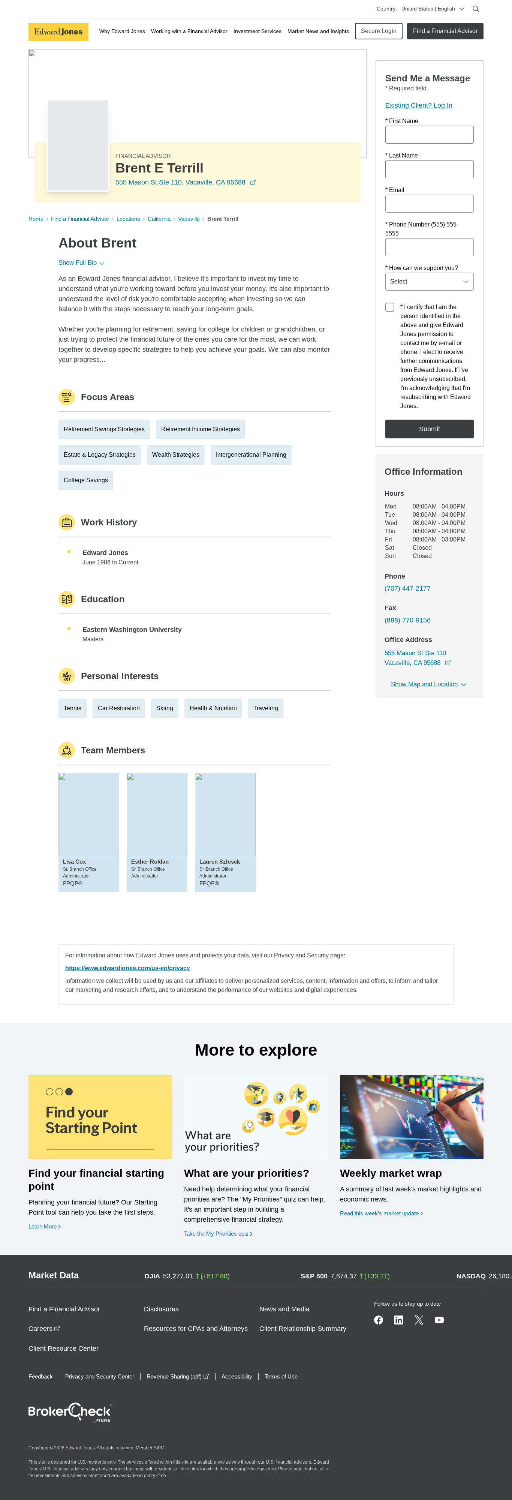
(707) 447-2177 (408, 588)
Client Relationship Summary (302, 1328)
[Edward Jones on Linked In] (398, 1320)
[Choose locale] (462, 9)
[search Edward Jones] (476, 9)
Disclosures (161, 1309)
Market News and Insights (318, 31)
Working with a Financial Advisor (189, 31)
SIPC (159, 1447)
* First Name (401, 121)
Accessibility (237, 1376)
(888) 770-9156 (408, 620)
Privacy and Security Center (99, 1376)
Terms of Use (281, 1376)
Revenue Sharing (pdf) (178, 1376)
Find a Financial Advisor (445, 31)
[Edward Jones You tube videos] (439, 1320)
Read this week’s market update (379, 1213)
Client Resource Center (63, 1348)
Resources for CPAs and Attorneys (196, 1328)
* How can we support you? (421, 268)
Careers (44, 1328)
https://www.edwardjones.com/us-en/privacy (127, 968)
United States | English (428, 9)
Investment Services (257, 31)
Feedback (40, 1376)
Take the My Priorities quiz (218, 1233)
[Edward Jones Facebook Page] (378, 1320)
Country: (387, 9)
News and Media (284, 1309)
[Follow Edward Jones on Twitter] (419, 1320)
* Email (394, 190)
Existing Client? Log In (418, 105)
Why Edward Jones (122, 31)
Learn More (44, 1226)
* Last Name (401, 155)
